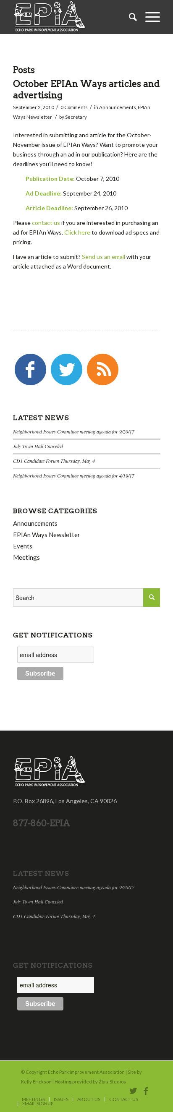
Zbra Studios (112, 1081)
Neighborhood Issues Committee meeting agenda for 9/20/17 (73, 431)
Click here (77, 232)
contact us (46, 222)
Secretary (76, 117)
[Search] (129, 17)
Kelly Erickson (36, 1081)
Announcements (117, 107)
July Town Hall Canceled (38, 446)
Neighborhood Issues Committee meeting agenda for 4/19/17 (73, 475)
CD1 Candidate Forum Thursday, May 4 (54, 460)
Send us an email (103, 256)
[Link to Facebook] (145, 1090)
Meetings (26, 557)
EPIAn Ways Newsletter (46, 534)
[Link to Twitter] (133, 1090)
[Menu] (148, 17)
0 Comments (74, 107)
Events (22, 546)
